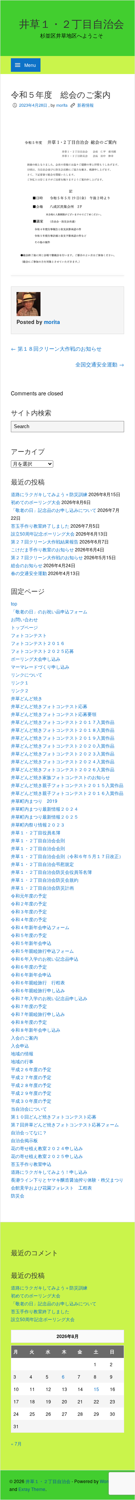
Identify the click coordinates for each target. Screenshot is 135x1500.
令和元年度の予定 (29, 895)
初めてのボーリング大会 (35, 502)
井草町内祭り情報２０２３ (38, 824)
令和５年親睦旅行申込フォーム (42, 951)
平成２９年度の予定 (31, 1093)
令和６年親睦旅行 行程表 (38, 982)
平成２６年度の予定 (31, 1069)
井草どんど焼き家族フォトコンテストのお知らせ (60, 777)
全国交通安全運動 (99, 364)
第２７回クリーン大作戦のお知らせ (47, 557)
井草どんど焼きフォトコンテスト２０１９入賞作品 (62, 737)
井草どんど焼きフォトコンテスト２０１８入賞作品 (62, 730)
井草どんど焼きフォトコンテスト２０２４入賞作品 (62, 761)
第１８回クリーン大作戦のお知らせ (56, 348)
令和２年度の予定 (29, 903)
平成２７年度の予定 (31, 1077)
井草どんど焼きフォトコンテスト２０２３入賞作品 (62, 753)
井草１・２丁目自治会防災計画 (42, 887)
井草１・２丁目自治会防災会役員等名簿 (51, 872)
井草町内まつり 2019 (34, 801)
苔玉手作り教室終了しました (40, 525)
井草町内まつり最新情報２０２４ (44, 808)
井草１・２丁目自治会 (71, 24)
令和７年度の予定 (29, 1006)
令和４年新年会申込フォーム (40, 927)
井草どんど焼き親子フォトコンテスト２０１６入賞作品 (67, 793)
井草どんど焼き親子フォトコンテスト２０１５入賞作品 (67, 785)
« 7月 (16, 1443)
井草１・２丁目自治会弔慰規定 (42, 864)
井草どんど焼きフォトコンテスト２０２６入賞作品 (62, 769)
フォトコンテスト (29, 635)
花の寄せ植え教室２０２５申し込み (47, 1156)
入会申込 (20, 1045)
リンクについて (26, 674)
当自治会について (29, 1108)
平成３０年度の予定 (31, 1100)
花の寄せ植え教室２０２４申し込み (47, 1148)
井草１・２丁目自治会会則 (38, 840)
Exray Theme (31, 1489)
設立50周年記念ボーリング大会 (43, 533)
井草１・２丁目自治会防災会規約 (44, 879)
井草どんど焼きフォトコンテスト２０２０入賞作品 (62, 745)
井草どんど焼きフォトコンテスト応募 (49, 706)
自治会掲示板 (24, 1140)
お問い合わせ (24, 619)
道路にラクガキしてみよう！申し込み (49, 1172)
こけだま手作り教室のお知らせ (42, 549)
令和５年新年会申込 (31, 943)
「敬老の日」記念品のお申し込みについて (53, 510)
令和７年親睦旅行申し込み (38, 1014)
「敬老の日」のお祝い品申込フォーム (49, 611)
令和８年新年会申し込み (35, 1029)
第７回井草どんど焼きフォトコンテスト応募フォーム (65, 1124)
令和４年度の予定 (29, 919)
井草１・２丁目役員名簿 (35, 832)
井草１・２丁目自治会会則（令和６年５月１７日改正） (67, 856)
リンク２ (20, 690)
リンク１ (20, 682)
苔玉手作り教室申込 (31, 1164)
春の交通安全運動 (29, 573)
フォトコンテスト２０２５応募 (42, 651)
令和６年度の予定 (29, 966)
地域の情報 (22, 1053)
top (14, 603)
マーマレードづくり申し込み (40, 666)
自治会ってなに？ (29, 1132)
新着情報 (85, 105)
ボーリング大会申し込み (35, 658)
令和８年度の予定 (29, 1022)
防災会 (17, 1195)
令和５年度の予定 (29, 935)
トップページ (24, 627)
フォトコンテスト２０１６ (38, 643)
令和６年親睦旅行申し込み (38, 990)
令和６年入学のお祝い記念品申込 (44, 958)
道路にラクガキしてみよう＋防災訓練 (49, 494)
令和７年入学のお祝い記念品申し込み (49, 998)
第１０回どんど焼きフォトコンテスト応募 (53, 1116)
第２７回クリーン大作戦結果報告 (44, 541)
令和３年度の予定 (29, 911)
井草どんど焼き (26, 698)
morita (62, 105)
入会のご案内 (24, 1037)
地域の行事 (22, 1061)
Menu (30, 65)
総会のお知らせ (26, 565)
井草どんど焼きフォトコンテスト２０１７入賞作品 (62, 722)
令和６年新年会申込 (31, 974)
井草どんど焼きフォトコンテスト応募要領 (53, 714)
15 (96, 1389)
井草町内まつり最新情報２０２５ (44, 816)
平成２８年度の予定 (31, 1085)
